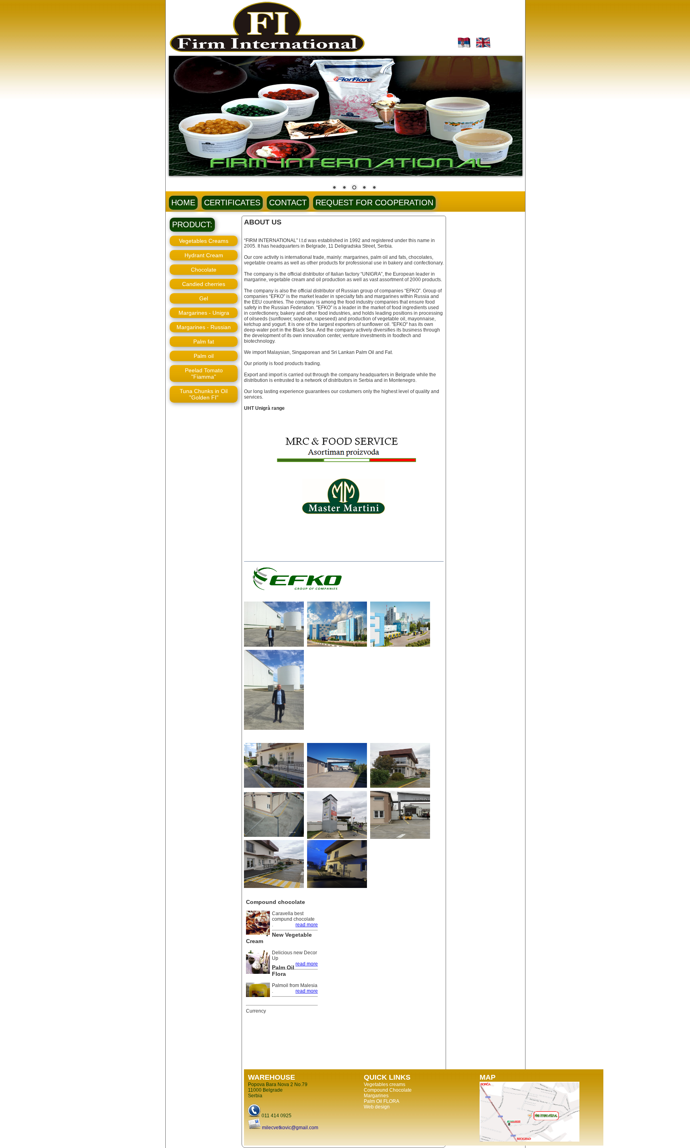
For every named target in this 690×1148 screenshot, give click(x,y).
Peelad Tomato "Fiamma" (204, 373)
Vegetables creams (384, 1084)
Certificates (232, 202)
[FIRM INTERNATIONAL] (275, 788)
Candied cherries (203, 284)
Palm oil (204, 356)
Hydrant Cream (203, 255)
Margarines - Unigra (203, 313)
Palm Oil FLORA (381, 1101)
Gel (203, 298)
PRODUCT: (192, 224)
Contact (288, 202)
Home (183, 202)
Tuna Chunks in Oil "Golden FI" (204, 394)
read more (306, 925)
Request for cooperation (374, 202)
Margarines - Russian (203, 327)
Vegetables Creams (203, 241)
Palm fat (203, 341)
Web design (377, 1107)
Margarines (376, 1095)
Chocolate (203, 269)
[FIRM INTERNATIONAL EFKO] (275, 647)
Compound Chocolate (388, 1090)
